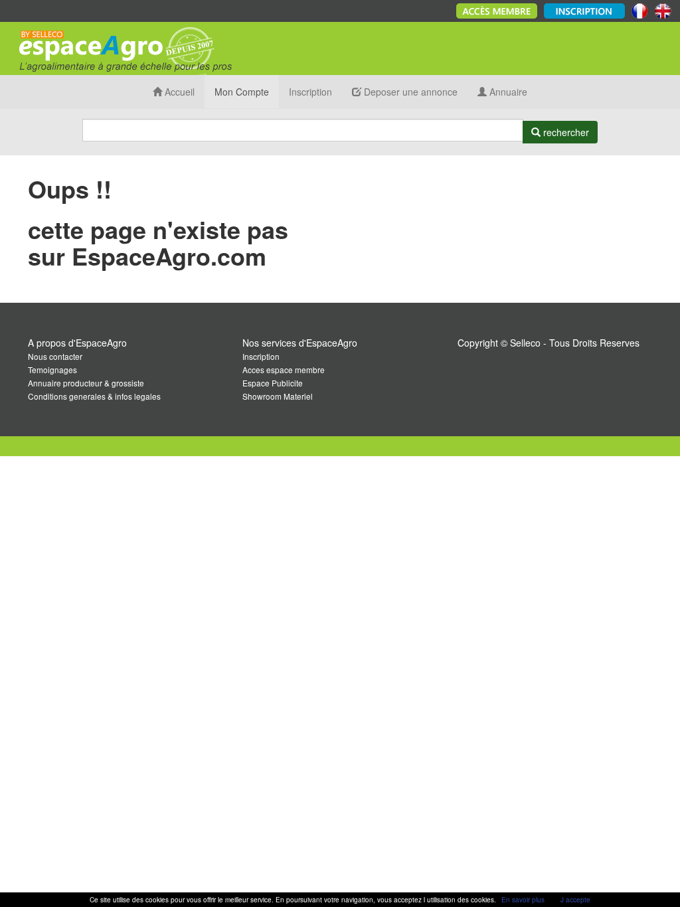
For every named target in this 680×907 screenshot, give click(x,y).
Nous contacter (55, 356)
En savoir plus (523, 899)
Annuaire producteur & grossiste (86, 382)
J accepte (575, 899)
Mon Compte (241, 91)
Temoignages (52, 369)
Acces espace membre (283, 369)
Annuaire (507, 91)
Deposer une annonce (409, 91)
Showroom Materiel (277, 396)
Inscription (310, 91)
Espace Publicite (272, 382)
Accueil (178, 91)
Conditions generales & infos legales (94, 396)
